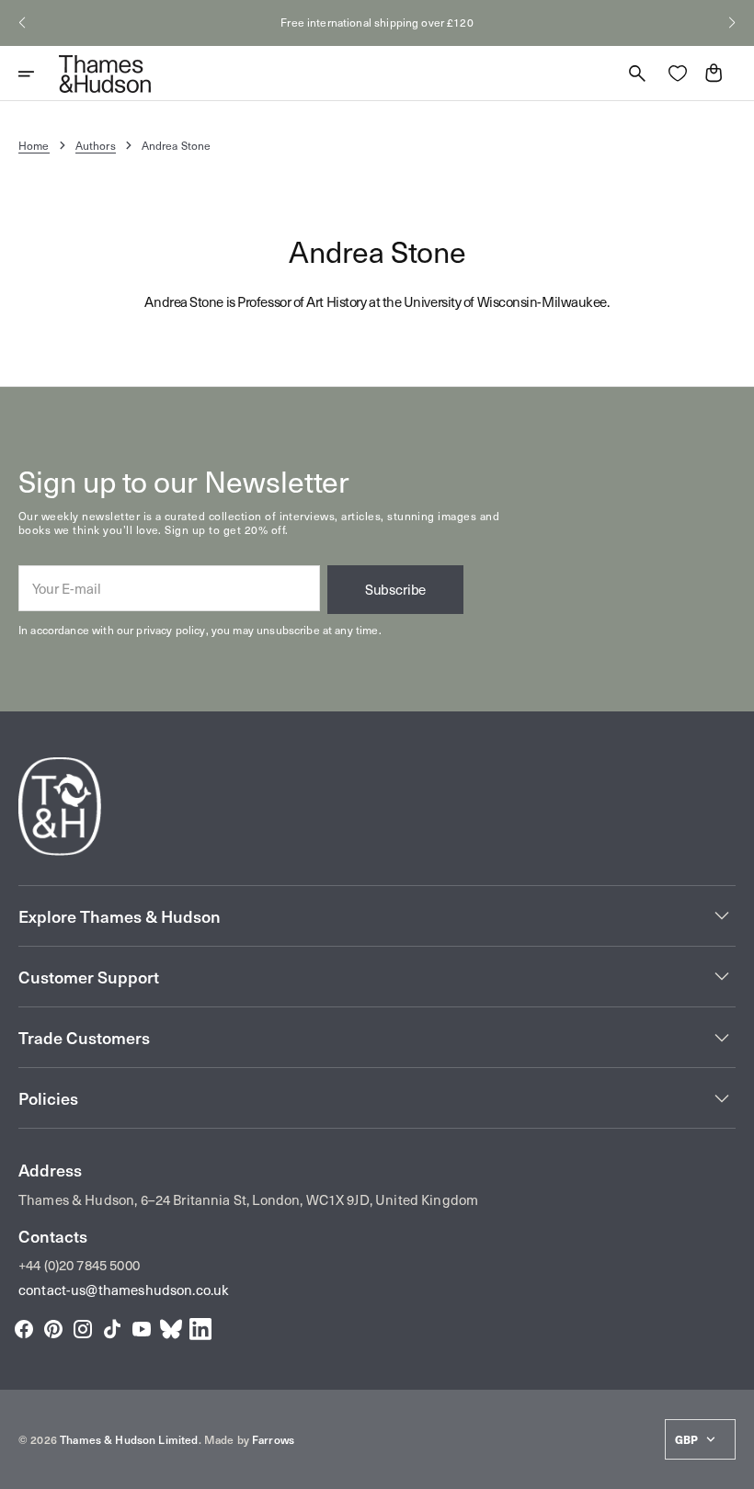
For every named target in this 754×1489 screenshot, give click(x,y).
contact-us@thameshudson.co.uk (123, 1289)
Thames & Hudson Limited (129, 1439)
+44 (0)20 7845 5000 (79, 1265)
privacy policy (170, 629)
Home (34, 145)
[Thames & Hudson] (105, 73)
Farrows (273, 1439)
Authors (95, 145)
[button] (22, 23)
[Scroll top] (732, 1467)
